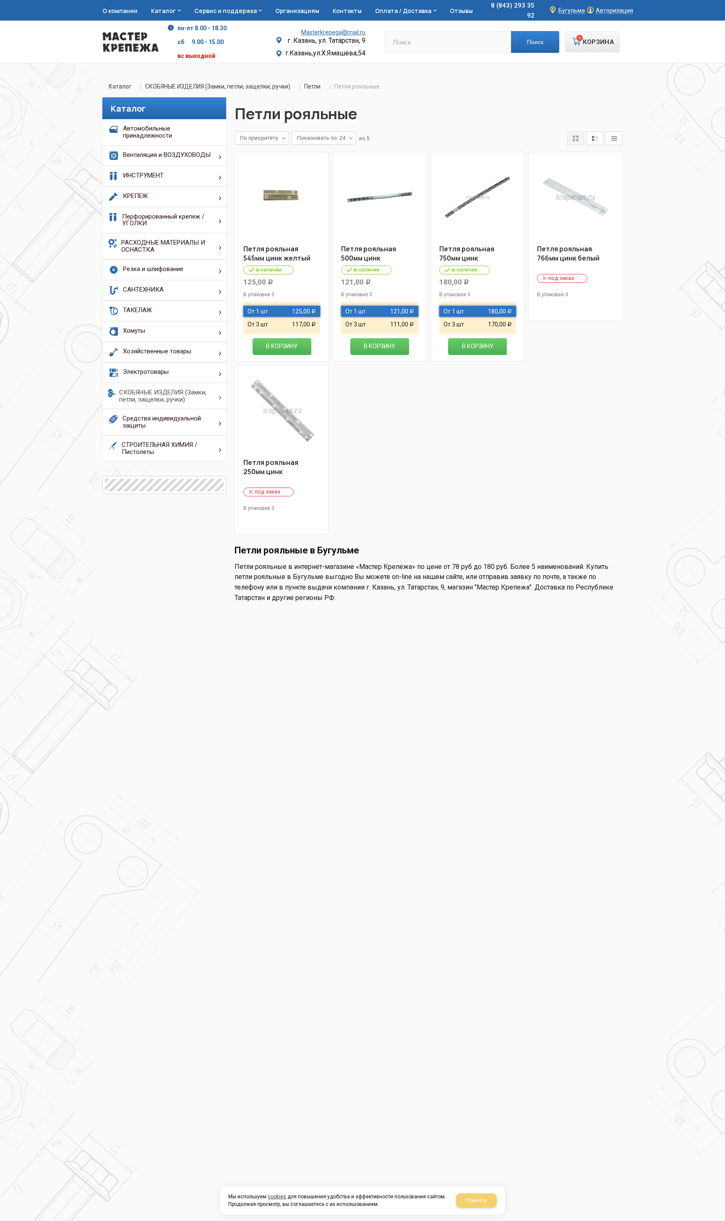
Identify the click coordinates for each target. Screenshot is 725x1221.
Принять (476, 1200)
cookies (277, 1197)
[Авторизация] (721, 4)
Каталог (120, 86)
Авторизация (614, 11)
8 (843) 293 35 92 (513, 10)
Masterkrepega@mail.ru (333, 32)
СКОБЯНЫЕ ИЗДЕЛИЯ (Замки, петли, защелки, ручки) (217, 86)
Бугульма (571, 11)
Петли (312, 86)
